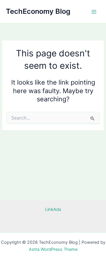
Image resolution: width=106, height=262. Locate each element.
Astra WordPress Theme (53, 249)
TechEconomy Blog (38, 11)
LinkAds (53, 209)
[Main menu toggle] (94, 12)
